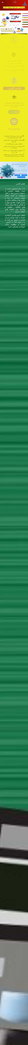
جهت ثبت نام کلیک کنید (17, 31)
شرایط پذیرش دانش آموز (14, 47)
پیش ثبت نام (13, 112)
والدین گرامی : (14, 88)
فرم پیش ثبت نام (24, 175)
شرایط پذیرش (17, 175)
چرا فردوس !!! (14, 129)
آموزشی (9, 150)
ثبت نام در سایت (20, 177)
